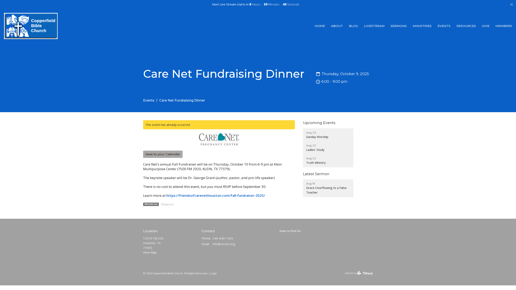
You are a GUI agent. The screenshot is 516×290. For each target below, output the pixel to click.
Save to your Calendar (163, 154)
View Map (150, 252)
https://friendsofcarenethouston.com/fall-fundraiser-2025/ (215, 195)
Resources (466, 26)
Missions (167, 204)
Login (213, 273)
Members (503, 26)
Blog (353, 26)
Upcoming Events (319, 123)
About (337, 26)
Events (444, 26)
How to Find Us (290, 231)
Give (485, 26)
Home (320, 26)
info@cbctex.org (224, 244)
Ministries (422, 26)
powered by (357, 276)
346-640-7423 (223, 238)
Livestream (374, 26)
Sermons (399, 26)
